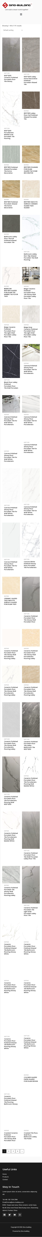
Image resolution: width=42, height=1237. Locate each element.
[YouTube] (15, 1215)
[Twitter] (10, 1215)
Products (6, 1177)
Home (5, 1174)
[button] (21, 14)
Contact (5, 1179)
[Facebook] (4, 1215)
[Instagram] (20, 1215)
